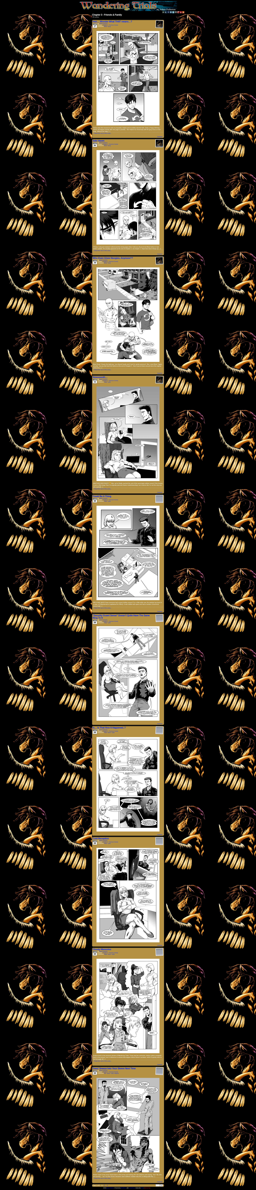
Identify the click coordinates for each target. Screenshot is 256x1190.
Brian (105, 26)
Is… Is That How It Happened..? (109, 727)
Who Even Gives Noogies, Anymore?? (113, 258)
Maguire (116, 1073)
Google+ (178, 12)
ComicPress (132, 1188)
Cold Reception (101, 838)
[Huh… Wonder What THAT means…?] (128, 125)
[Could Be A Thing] (128, 599)
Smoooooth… (100, 377)
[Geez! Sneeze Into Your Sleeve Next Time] (128, 1172)
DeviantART (163, 12)
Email (176, 12)
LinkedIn (171, 12)
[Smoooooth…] (128, 480)
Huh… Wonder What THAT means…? (112, 21)
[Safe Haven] (128, 244)
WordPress (123, 1188)
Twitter (173, 12)
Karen (109, 732)
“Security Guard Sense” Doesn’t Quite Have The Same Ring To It (121, 616)
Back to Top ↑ (147, 1188)
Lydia (109, 382)
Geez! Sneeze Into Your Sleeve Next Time (114, 1068)
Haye (105, 382)
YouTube (181, 12)
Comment (160, 136)
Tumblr (166, 12)
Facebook (168, 12)
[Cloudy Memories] (128, 1052)
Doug (109, 26)
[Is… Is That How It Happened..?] (128, 831)
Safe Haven (98, 140)
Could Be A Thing (102, 496)
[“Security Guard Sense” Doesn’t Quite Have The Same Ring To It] (128, 720)
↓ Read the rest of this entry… (102, 133)
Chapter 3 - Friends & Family (110, 25)
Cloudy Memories (102, 949)
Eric (105, 1073)
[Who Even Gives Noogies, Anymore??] (128, 361)
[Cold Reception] (128, 942)
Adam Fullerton (103, 23)
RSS (183, 12)
